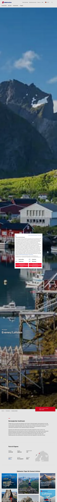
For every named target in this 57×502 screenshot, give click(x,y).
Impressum (40, 235)
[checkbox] (30, 259)
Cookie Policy (31, 254)
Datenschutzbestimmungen (32, 235)
